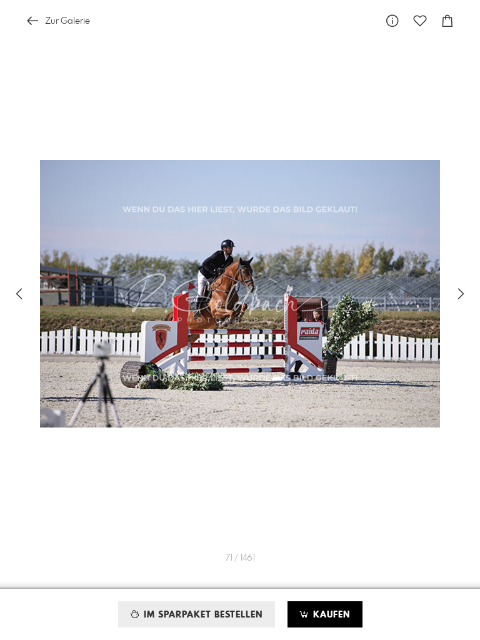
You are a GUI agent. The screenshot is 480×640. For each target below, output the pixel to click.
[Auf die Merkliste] (420, 20)
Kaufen (330, 615)
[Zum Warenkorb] (447, 20)
